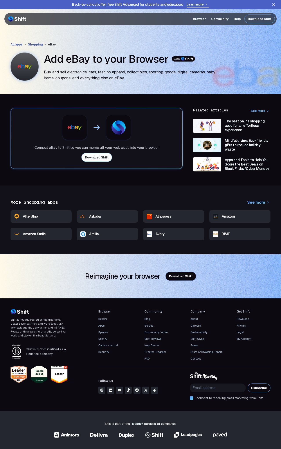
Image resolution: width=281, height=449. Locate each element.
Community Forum (156, 332)
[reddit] (154, 390)
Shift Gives (197, 339)
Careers (196, 325)
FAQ (147, 358)
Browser (199, 19)
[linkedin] (110, 390)
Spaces (103, 332)
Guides (148, 325)
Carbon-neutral (108, 345)
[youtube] (119, 390)
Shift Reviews (152, 339)
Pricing (241, 325)
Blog (147, 319)
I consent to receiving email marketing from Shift (229, 398)
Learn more (195, 4)
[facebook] (136, 390)
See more (258, 111)
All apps (17, 44)
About (194, 319)
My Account (244, 339)
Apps (101, 325)
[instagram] (101, 390)
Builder (102, 319)
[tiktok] (128, 390)
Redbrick (137, 424)
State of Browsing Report (206, 352)
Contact (196, 358)
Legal (240, 332)
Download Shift (259, 19)
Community (220, 19)
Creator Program (155, 352)
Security (103, 352)
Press (194, 345)
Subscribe (259, 388)
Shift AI (102, 339)
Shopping (35, 44)
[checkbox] (191, 398)
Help (237, 19)
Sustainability (199, 332)
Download (243, 319)
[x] (145, 390)
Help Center (151, 345)
